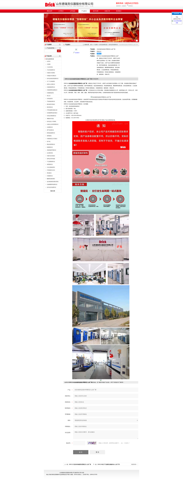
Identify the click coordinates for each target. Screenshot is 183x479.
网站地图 (81, 472)
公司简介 (61, 11)
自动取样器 (50, 153)
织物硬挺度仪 (50, 93)
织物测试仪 (50, 176)
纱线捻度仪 (50, 98)
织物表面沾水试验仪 (52, 138)
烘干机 (48, 141)
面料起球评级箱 (51, 158)
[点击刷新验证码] (92, 443)
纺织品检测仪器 (50, 59)
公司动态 (72, 11)
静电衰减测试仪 (51, 133)
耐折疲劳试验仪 (51, 104)
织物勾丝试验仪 (51, 155)
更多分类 (52, 191)
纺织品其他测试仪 (51, 187)
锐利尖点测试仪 (51, 84)
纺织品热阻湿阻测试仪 (52, 78)
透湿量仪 (49, 173)
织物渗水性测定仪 (51, 75)
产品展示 (84, 11)
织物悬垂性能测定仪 (52, 90)
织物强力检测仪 (51, 72)
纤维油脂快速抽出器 (52, 110)
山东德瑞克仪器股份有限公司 (69, 4)
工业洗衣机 (50, 67)
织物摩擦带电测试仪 (52, 184)
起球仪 (48, 61)
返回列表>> (134, 464)
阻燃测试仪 (50, 147)
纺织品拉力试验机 (51, 121)
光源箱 (48, 64)
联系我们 (130, 6)
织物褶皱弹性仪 (51, 87)
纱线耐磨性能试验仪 (52, 113)
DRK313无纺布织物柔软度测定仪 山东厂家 (80, 464)
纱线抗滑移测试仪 (51, 115)
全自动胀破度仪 (51, 167)
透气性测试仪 (50, 130)
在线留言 (124, 6)
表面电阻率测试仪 (51, 150)
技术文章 (95, 11)
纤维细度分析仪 (51, 170)
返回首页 (118, 6)
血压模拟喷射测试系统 (52, 181)
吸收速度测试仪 (51, 144)
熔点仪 (48, 95)
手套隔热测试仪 (51, 101)
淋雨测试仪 (50, 164)
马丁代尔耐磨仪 (51, 81)
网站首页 (49, 11)
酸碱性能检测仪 (51, 178)
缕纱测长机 (50, 107)
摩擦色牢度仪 (50, 118)
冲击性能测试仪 (51, 70)
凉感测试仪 (50, 127)
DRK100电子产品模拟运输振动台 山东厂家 (109, 464)
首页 (91, 44)
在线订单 (107, 11)
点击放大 (77, 52)
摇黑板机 (49, 135)
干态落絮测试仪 (51, 161)
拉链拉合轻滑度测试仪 (52, 124)
